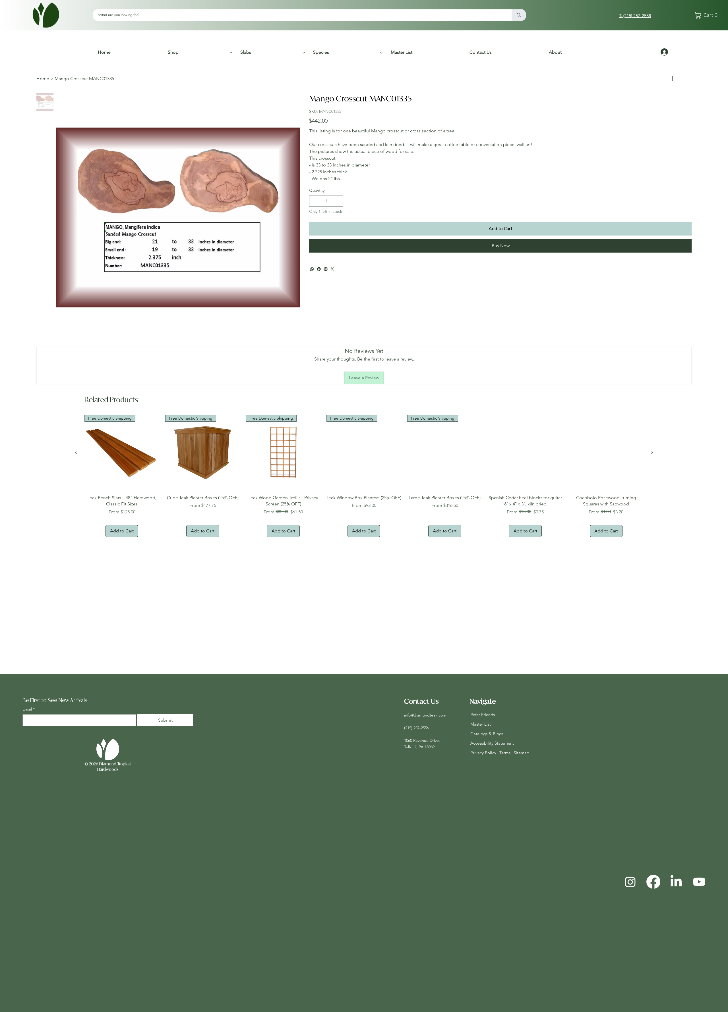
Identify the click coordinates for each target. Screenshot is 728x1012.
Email (28, 709)
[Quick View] (525, 452)
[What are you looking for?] (519, 15)
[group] (364, 476)
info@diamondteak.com (425, 715)
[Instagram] (630, 882)
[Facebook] (319, 269)
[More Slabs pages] (303, 52)
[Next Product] (651, 452)
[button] (707, 15)
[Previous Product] (76, 452)
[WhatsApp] (312, 269)
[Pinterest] (325, 269)
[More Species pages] (381, 52)
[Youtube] (699, 882)
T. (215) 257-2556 (635, 15)
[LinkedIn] (676, 882)
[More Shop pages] (230, 52)
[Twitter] (332, 269)
